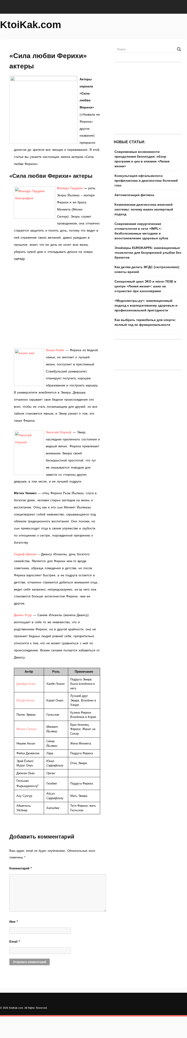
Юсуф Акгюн (25, 700)
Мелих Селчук (26, 729)
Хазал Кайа (55, 350)
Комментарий (20, 868)
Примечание (84, 671)
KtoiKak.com (30, 24)
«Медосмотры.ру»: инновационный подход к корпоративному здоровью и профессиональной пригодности (145, 305)
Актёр (29, 671)
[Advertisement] (57, 304)
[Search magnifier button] (179, 49)
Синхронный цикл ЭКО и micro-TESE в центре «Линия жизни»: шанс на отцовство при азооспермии (145, 286)
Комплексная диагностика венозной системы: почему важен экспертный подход (143, 209)
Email (14, 941)
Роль (56, 671)
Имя (13, 921)
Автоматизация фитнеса (134, 195)
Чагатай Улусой (58, 432)
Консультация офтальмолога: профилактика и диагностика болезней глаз (146, 180)
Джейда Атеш (25, 683)
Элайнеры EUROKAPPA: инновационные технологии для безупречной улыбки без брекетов (147, 252)
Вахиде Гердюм (70, 188)
